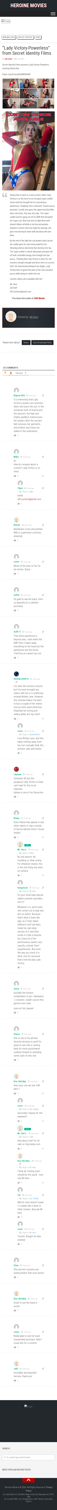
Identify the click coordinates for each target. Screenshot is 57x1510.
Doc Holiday (20, 1081)
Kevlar (17, 525)
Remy (31, 853)
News (38, 37)
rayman (17, 774)
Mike (31, 492)
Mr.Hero (8, 59)
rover (31, 1137)
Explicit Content (25, 37)
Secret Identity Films (42, 342)
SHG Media (39, 298)
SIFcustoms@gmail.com (29, 499)
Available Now (9, 37)
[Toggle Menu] (53, 13)
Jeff (16, 1368)
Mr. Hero (21, 849)
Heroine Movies (28, 5)
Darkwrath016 (21, 678)
